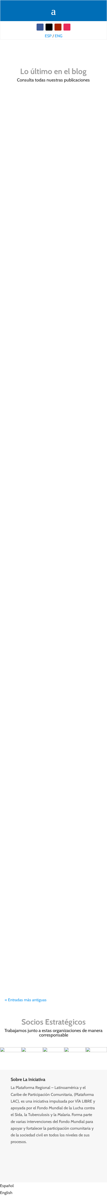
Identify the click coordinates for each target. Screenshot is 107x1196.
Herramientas (84, 237)
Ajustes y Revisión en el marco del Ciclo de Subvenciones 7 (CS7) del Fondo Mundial (49, 902)
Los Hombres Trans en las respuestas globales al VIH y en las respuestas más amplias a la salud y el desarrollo (52, 717)
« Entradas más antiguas (26, 999)
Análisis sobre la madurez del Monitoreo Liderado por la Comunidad (53, 615)
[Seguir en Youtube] (57, 27)
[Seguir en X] (49, 27)
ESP (48, 36)
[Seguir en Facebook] (40, 27)
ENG (58, 36)
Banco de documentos (51, 237)
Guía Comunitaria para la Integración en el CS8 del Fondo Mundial (52, 226)
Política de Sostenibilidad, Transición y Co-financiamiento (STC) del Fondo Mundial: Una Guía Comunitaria (53, 128)
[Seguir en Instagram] (66, 27)
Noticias (28, 50)
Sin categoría (45, 141)
